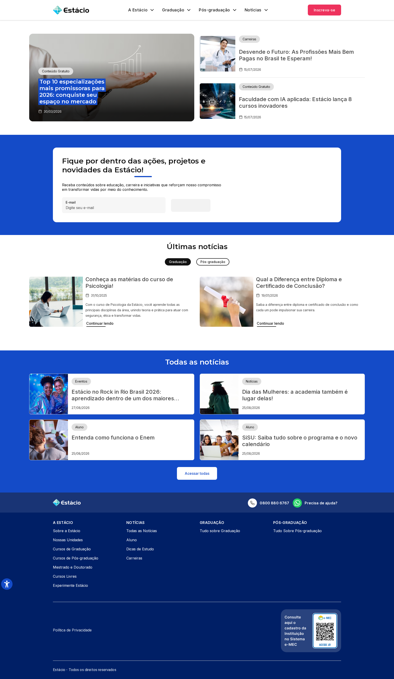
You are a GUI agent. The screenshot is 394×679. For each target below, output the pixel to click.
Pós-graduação (214, 10)
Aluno (131, 540)
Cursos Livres (65, 576)
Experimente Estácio (70, 585)
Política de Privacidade (72, 630)
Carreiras (134, 558)
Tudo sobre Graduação (220, 530)
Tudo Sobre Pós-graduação (297, 530)
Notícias (253, 10)
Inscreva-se (324, 10)
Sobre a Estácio (66, 530)
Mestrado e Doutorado (72, 567)
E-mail (71, 202)
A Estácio (138, 10)
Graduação (173, 10)
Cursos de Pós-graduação (75, 558)
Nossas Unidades (68, 540)
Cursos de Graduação (72, 549)
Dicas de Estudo (140, 549)
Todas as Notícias (141, 530)
